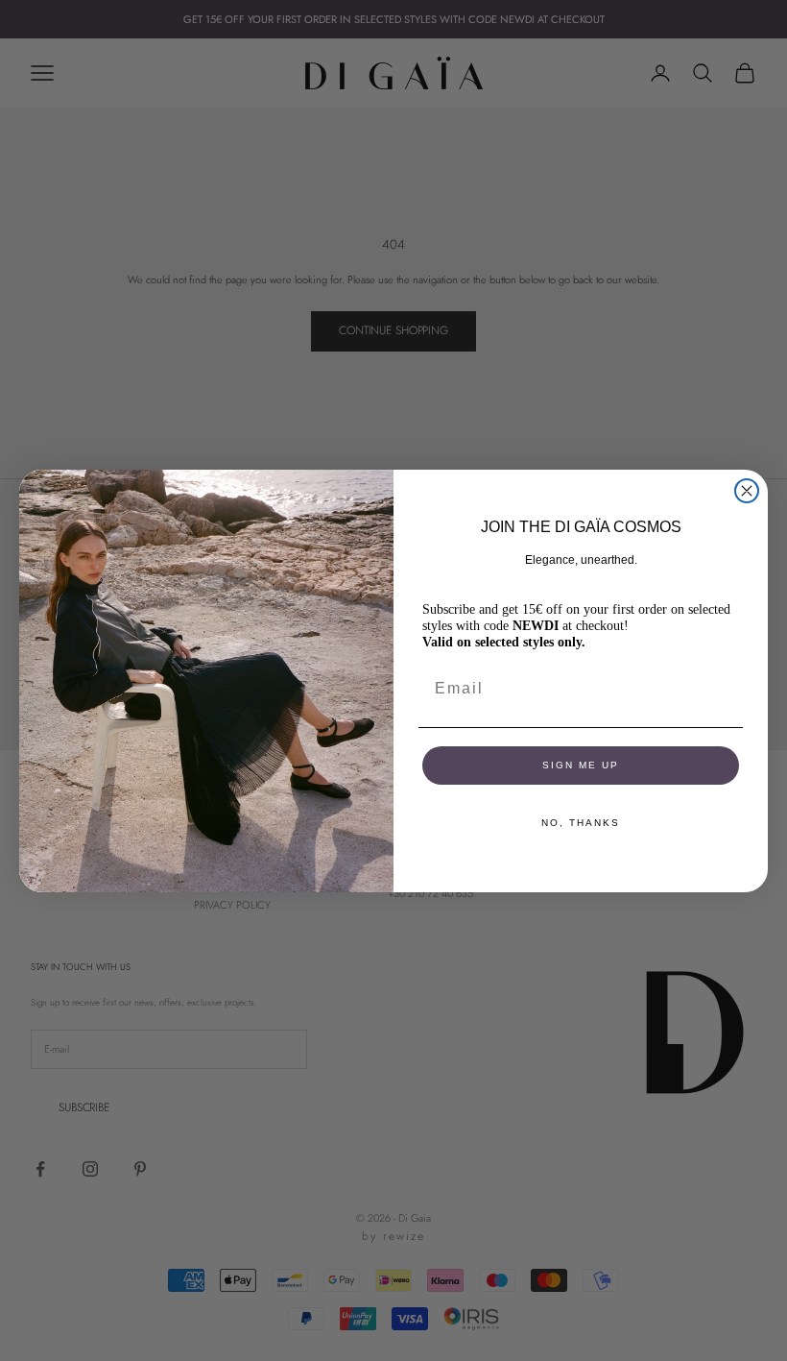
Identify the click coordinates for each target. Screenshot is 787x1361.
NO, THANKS (580, 822)
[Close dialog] (746, 490)
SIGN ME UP (580, 765)
